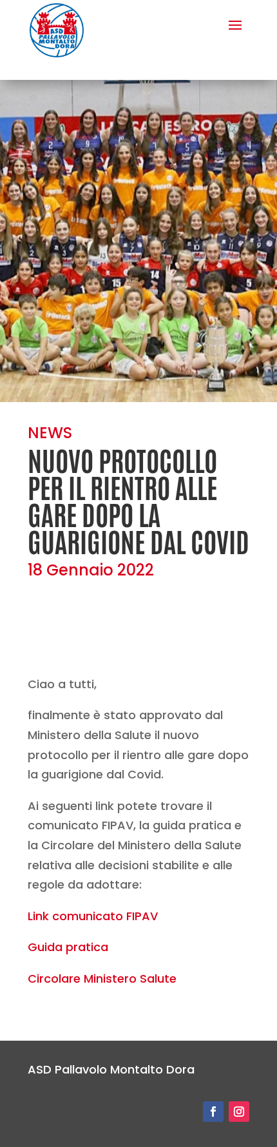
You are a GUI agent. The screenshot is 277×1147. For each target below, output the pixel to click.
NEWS (50, 432)
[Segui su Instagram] (239, 1111)
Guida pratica (68, 947)
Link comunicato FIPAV (93, 916)
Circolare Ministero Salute (102, 978)
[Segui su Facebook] (213, 1111)
